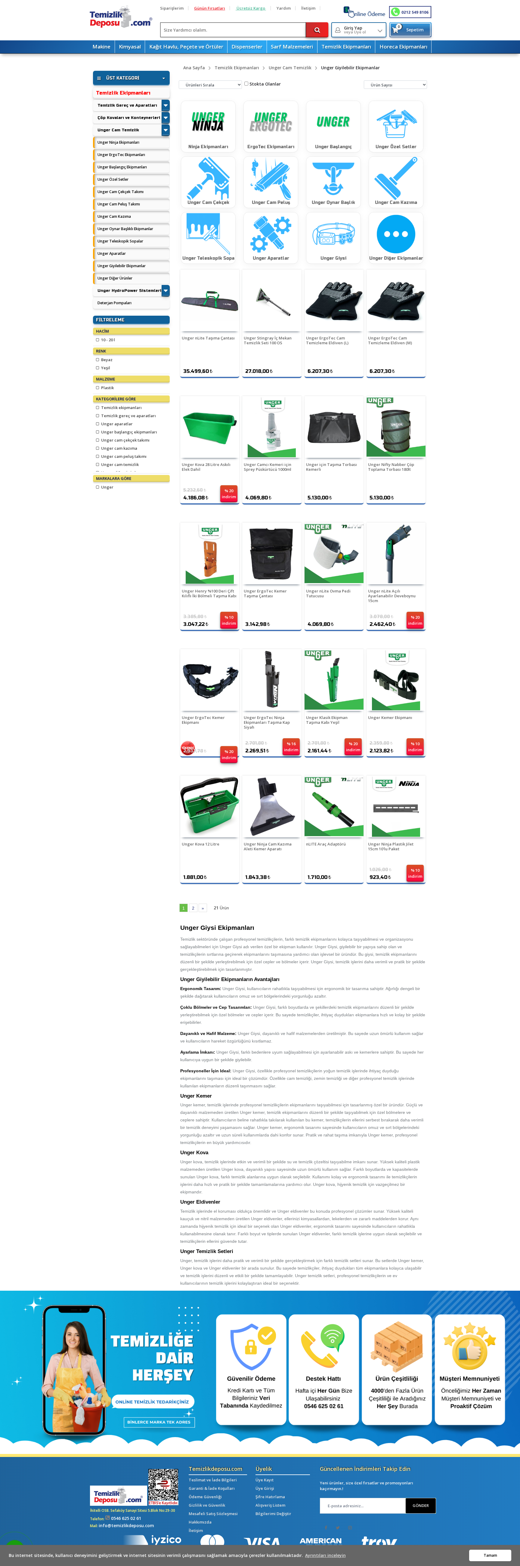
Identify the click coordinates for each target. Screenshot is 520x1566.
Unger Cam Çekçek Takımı (121, 191)
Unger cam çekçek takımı (125, 440)
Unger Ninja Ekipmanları (118, 142)
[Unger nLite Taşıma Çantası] (209, 300)
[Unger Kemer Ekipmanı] (396, 680)
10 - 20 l (107, 339)
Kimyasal (130, 46)
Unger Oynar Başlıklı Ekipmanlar (125, 228)
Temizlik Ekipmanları (346, 46)
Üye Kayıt (264, 1480)
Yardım (284, 8)
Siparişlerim (172, 8)
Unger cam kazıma (118, 448)
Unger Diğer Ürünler (115, 278)
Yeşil (105, 367)
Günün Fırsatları (209, 8)
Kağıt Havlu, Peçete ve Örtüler (186, 46)
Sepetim (411, 28)
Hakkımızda (200, 1522)
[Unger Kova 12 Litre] (209, 806)
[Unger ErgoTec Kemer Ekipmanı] (209, 680)
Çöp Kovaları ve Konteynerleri (129, 117)
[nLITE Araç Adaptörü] (334, 806)
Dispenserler (246, 46)
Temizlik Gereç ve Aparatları (127, 105)
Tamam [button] (490, 1555)
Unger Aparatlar (112, 253)
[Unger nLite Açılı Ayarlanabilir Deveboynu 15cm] (396, 553)
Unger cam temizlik (119, 464)
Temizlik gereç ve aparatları (128, 415)
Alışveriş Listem (270, 1505)
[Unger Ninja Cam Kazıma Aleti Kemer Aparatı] (271, 806)
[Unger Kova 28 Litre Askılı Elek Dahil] (209, 427)
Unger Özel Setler (113, 179)
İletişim (308, 8)
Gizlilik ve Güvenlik (207, 1505)
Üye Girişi (264, 1488)
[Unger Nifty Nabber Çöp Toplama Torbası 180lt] (396, 427)
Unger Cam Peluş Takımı (119, 204)
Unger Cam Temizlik (118, 130)
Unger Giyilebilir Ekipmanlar (122, 265)
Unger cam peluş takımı (123, 456)
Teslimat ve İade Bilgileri (213, 1480)
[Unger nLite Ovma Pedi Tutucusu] (334, 553)
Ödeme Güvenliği (205, 1496)
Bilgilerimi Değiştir (273, 1513)
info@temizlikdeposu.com (126, 1525)
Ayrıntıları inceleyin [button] (325, 1555)
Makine (101, 46)
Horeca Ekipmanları (403, 46)
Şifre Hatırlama (270, 1496)
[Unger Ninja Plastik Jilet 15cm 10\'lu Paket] (396, 806)
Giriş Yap (355, 30)
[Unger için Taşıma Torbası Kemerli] (334, 427)
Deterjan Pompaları (115, 302)
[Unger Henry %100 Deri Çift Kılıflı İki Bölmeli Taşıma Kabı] (209, 553)
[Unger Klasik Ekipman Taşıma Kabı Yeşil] (334, 680)
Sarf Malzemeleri (292, 46)
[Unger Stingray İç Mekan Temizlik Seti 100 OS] (271, 300)
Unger (106, 487)
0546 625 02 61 (125, 1518)
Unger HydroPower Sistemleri (129, 290)
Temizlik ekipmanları (121, 407)
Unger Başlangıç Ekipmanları (122, 167)
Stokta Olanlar (265, 84)
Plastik (107, 387)
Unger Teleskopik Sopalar (120, 241)
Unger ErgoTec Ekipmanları (121, 154)
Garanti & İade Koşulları (212, 1488)
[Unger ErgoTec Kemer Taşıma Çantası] (271, 553)
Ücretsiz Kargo (251, 8)
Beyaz (106, 359)
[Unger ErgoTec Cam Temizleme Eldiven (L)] (334, 300)
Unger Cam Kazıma (114, 216)
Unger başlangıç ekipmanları (128, 432)
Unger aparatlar (116, 424)
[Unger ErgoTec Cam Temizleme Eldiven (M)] (396, 300)
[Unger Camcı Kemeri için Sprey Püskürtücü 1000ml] (271, 427)
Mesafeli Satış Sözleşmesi (213, 1513)
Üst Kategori (122, 78)
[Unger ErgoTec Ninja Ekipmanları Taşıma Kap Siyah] (271, 680)
